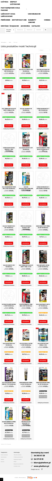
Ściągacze (14, 26)
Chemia (47, 20)
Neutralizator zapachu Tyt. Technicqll (26, 423)
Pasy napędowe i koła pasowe (10, 9)
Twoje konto (4, 452)
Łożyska (4, 2)
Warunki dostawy (17, 454)
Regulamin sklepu (18, 459)
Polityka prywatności (18, 457)
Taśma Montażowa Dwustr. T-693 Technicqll (9, 149)
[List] (3, 50)
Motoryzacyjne (19, 20)
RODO (15, 461)
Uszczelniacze (34, 14)
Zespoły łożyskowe (15, 3)
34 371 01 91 (38, 459)
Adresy (2, 459)
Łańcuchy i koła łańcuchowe (8, 15)
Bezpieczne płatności (18, 464)
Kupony (2, 461)
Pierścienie (5, 20)
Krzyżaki (4, 26)
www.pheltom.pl (41, 466)
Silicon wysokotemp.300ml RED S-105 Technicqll (26, 188)
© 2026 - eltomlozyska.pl (20, 477)
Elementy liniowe (32, 21)
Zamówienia (3, 457)
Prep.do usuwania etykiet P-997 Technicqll (26, 227)
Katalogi (36, 26)
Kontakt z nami (17, 466)
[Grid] (1, 50)
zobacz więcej (43, 396)
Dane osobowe (4, 454)
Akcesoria (25, 26)
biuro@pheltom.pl (42, 462)
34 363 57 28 (39, 455)
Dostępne (41, 50)
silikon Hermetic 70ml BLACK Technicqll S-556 (43, 149)
